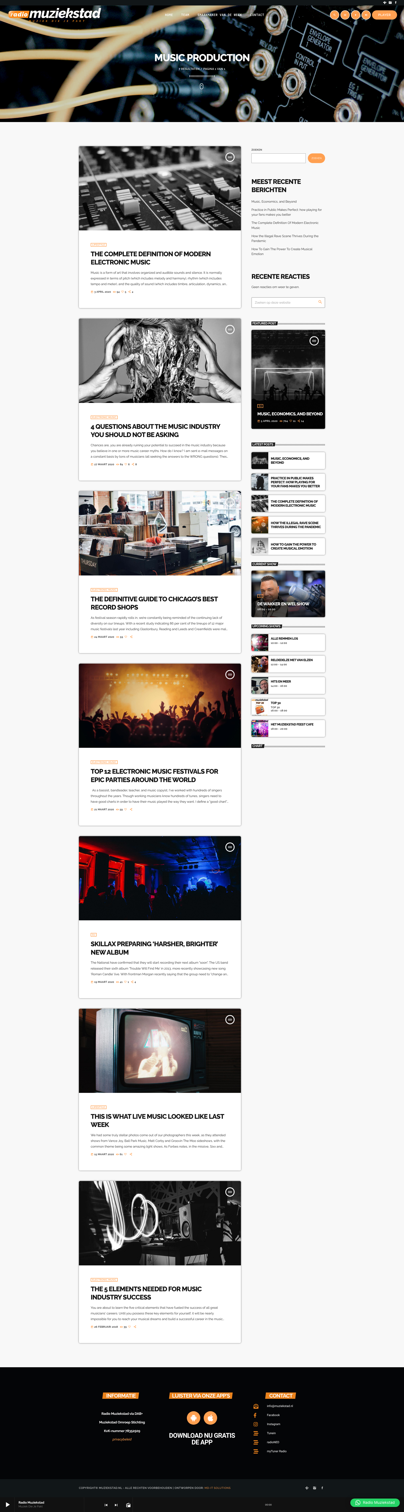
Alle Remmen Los (284, 638)
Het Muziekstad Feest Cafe (292, 724)
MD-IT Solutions (218, 1488)
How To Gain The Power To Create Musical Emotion (293, 546)
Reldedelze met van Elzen (292, 660)
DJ (93, 934)
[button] (375, 1503)
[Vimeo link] (54, 15)
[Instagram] (390, 2)
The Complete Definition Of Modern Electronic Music (294, 504)
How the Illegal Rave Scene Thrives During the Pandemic (296, 525)
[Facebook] (395, 2)
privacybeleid (122, 1439)
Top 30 (276, 703)
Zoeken (256, 149)
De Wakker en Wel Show (283, 603)
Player (384, 15)
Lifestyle (98, 244)
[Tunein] (385, 2)
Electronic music (104, 417)
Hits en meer (281, 681)
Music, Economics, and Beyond (274, 201)
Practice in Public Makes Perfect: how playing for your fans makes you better (295, 482)
